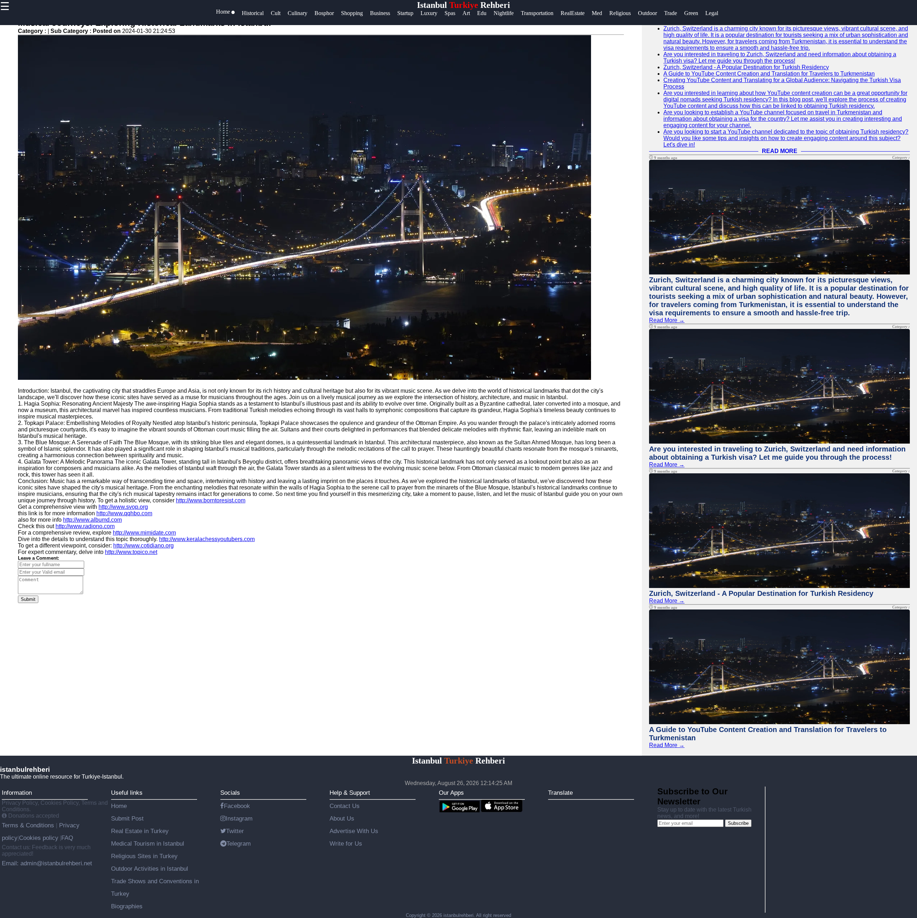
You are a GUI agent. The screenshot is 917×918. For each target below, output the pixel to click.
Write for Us (346, 843)
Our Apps (451, 792)
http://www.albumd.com (92, 520)
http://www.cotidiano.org (143, 545)
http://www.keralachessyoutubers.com (207, 539)
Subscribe (738, 823)
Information (17, 792)
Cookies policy (38, 837)
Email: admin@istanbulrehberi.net (47, 863)
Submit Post (127, 818)
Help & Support (350, 792)
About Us (342, 818)
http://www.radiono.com (85, 526)
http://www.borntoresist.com (210, 500)
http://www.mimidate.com (144, 533)
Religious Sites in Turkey (144, 856)
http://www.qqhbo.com (124, 513)
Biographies (127, 906)
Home (119, 805)
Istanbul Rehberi (463, 5)
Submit (28, 599)
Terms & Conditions (29, 825)
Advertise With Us (354, 831)
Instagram (239, 818)
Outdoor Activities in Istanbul (149, 868)
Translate (560, 792)
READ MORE (779, 151)
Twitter (235, 831)
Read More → (667, 320)
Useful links (127, 792)
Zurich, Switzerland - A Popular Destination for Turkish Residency (746, 67)
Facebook (237, 805)
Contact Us (345, 805)
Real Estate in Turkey (140, 831)
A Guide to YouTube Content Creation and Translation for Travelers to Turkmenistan (769, 74)
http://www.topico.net (131, 552)
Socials (230, 792)
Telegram (238, 843)
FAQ (67, 837)
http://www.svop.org (123, 507)
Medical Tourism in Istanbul (147, 843)
